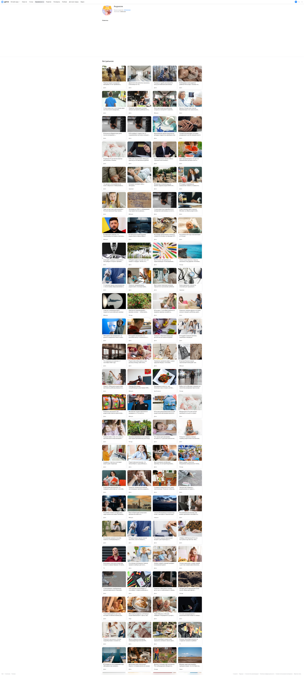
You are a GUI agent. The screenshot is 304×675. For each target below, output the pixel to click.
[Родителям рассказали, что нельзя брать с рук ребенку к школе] (139, 457)
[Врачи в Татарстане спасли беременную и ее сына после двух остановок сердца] (190, 103)
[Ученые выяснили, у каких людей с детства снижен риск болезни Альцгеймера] (190, 558)
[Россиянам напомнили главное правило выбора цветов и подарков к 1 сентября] (139, 558)
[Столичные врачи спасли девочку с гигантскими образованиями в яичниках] (114, 280)
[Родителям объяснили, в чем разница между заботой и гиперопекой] (139, 355)
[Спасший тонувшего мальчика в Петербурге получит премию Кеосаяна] (114, 254)
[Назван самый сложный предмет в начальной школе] (165, 558)
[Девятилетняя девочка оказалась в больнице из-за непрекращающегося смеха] (139, 77)
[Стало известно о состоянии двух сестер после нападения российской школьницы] (114, 103)
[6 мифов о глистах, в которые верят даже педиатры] (114, 457)
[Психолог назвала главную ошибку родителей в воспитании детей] (190, 431)
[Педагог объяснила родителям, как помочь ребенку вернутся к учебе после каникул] (114, 381)
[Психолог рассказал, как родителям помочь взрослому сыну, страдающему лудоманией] (114, 406)
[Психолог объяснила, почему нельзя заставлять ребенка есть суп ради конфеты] (139, 103)
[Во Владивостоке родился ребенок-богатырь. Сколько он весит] (190, 77)
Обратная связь (297, 673)
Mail (2, 673)
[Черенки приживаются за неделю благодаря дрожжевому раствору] (139, 431)
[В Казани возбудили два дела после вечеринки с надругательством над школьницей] (114, 128)
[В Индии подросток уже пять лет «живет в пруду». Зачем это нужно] (139, 254)
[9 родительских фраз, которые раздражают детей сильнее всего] (190, 128)
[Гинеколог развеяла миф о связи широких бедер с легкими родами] (165, 355)
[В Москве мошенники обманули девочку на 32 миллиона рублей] (139, 153)
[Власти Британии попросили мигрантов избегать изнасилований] (139, 507)
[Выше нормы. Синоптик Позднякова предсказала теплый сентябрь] (190, 457)
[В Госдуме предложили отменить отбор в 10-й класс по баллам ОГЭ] (165, 229)
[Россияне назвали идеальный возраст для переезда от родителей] (165, 532)
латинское (127, 10)
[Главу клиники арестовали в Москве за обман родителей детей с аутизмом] (190, 204)
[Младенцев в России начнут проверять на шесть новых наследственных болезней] (190, 406)
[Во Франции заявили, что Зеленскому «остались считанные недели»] (114, 229)
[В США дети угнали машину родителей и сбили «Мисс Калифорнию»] (139, 229)
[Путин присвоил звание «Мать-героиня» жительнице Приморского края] (165, 153)
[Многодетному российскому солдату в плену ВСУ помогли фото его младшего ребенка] (165, 103)
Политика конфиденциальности (267, 673)
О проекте (235, 673)
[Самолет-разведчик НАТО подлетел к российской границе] (114, 305)
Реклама (13, 673)
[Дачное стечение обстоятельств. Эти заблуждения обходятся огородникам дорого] (165, 659)
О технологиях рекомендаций (251, 673)
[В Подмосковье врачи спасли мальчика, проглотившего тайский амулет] (139, 532)
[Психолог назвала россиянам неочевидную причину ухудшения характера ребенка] (139, 482)
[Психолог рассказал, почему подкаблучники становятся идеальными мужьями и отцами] (114, 634)
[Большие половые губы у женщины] (139, 178)
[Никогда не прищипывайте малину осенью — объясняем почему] (139, 305)
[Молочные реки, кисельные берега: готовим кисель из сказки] (139, 659)
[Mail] (2, 2)
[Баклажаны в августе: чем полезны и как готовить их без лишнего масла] (165, 381)
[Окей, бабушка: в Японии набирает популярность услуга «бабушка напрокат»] (165, 608)
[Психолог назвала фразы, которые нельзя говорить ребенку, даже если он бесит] (190, 305)
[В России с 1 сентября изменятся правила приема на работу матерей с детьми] (165, 305)
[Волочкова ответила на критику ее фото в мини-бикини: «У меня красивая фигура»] (114, 558)
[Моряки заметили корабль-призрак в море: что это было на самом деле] (190, 659)
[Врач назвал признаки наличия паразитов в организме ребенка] (165, 280)
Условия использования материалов (284, 673)
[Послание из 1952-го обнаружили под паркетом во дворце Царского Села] (139, 204)
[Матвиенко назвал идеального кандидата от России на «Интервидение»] (139, 406)
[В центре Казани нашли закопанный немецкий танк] (190, 355)
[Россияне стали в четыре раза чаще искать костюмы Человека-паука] (114, 507)
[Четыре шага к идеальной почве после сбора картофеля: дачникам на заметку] (190, 583)
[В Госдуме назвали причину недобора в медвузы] (190, 330)
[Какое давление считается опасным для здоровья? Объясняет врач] (190, 280)
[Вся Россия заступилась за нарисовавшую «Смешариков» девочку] (165, 254)
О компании (7, 673)
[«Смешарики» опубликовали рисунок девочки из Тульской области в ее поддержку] (114, 583)
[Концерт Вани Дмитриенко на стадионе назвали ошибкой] (190, 634)
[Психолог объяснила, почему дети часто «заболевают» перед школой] (165, 583)
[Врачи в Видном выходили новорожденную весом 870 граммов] (139, 634)
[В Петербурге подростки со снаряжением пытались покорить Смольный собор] (139, 128)
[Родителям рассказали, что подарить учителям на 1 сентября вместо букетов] (114, 482)
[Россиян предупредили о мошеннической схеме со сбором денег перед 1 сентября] (190, 608)
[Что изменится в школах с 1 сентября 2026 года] (114, 355)
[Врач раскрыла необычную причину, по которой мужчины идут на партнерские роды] (165, 457)
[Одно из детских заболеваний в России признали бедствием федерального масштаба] (114, 204)
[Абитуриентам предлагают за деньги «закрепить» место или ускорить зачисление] (114, 330)
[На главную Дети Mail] (6, 2)
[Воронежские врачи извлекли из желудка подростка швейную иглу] (165, 128)
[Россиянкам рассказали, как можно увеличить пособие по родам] (190, 507)
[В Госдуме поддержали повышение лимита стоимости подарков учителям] (190, 178)
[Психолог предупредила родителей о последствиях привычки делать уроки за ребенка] (139, 280)
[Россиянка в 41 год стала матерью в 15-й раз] (190, 229)
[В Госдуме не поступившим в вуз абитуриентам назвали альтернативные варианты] (114, 659)
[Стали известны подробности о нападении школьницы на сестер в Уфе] (165, 204)
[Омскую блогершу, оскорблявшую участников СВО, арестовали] (139, 381)
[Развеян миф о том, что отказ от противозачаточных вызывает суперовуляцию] (114, 431)
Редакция (241, 673)
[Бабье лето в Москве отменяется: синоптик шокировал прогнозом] (190, 381)
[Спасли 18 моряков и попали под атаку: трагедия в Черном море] (165, 507)
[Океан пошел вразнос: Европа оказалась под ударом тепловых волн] (190, 254)
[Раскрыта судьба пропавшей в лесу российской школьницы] (165, 77)
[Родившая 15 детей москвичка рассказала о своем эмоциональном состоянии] (114, 153)
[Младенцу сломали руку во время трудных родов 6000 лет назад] (165, 178)
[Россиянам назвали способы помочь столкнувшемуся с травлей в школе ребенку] (114, 532)
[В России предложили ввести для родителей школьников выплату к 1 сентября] (165, 406)
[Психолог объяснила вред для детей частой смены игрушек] (165, 330)
